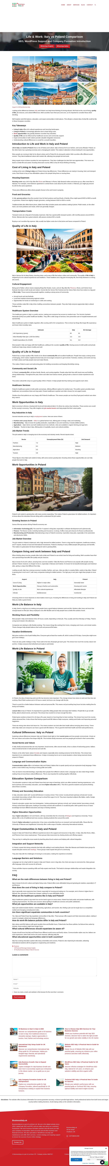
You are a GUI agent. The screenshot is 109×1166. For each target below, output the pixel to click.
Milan (35, 420)
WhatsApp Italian (62, 46)
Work (15, 133)
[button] (106, 1148)
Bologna (69, 816)
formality (36, 753)
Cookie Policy (85, 1163)
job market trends (50, 408)
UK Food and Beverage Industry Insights (24, 948)
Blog (83, 4)
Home (63, 4)
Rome (40, 181)
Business (16, 946)
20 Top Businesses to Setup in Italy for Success (26, 949)
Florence (73, 288)
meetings (33, 849)
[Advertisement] (54, 21)
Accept (76, 1159)
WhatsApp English (47, 46)
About (69, 4)
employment (39, 416)
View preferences (101, 1159)
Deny (88, 1159)
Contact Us (18, 1142)
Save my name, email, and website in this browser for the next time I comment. (39, 992)
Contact (90, 4)
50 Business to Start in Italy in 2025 (31, 1029)
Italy (36, 110)
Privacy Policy (91, 1163)
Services (76, 4)
